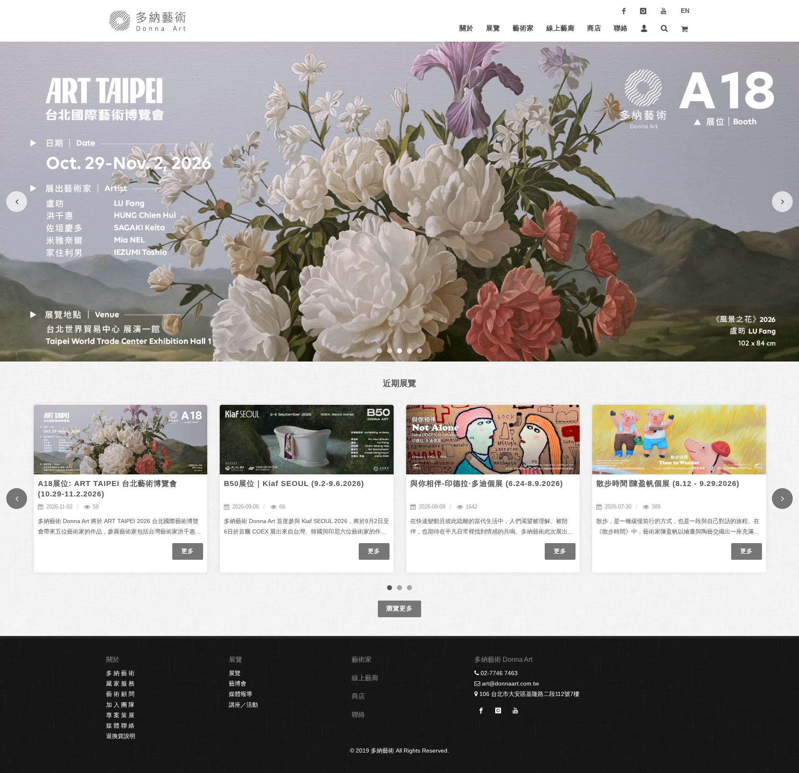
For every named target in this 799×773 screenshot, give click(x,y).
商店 (358, 696)
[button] (379, 350)
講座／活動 (243, 704)
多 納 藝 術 (120, 673)
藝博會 (237, 683)
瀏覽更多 (399, 608)
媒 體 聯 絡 (120, 725)
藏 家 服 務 (120, 683)
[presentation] (16, 498)
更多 (187, 551)
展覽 (235, 673)
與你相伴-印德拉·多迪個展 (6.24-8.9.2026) (486, 483)
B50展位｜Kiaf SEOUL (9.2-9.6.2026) (294, 483)
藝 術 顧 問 (120, 694)
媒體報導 (240, 694)
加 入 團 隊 (120, 704)
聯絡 (358, 714)
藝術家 (362, 659)
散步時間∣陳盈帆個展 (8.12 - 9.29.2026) (667, 483)
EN (685, 10)
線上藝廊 (365, 677)
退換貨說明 (120, 736)
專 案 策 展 (120, 715)
